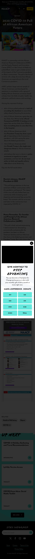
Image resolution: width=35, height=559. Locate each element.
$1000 (10, 313)
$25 (25, 295)
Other (25, 313)
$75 (25, 301)
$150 (10, 307)
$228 (24, 307)
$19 (10, 295)
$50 (10, 301)
